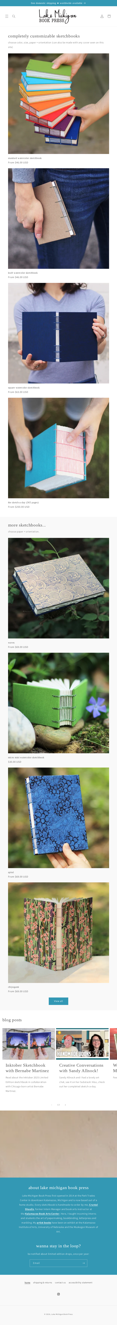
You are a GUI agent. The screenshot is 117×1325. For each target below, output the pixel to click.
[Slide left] (51, 1105)
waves (11, 642)
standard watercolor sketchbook (25, 158)
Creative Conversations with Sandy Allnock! (81, 1068)
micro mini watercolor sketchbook (26, 757)
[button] (6, 16)
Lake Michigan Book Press (62, 1314)
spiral (11, 872)
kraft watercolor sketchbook (23, 273)
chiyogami (13, 987)
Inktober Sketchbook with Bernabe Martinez (27, 1068)
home (27, 1282)
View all (58, 1001)
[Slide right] (65, 1105)
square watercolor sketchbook (24, 387)
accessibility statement (80, 1282)
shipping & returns (42, 1282)
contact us (60, 1282)
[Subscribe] (83, 1263)
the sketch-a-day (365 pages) (23, 502)
